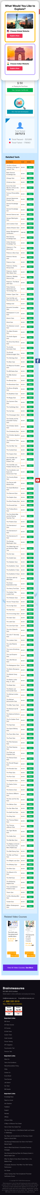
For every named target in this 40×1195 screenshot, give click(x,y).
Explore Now (14, 36)
